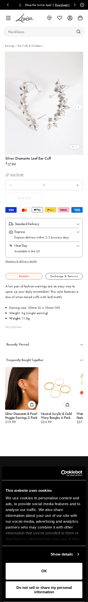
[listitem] (44, 103)
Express (19, 232)
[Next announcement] (75, 5)
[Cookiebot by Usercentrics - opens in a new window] (62, 473)
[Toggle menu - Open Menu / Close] (8, 18)
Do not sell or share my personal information (44, 589)
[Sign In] (70, 18)
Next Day (20, 245)
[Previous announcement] (8, 5)
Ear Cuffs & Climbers (30, 46)
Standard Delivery (27, 224)
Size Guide (16, 174)
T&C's (20, 5)
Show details (62, 554)
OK (44, 571)
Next (78, 107)
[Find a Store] (49, 18)
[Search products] (78, 32)
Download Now (62, 5)
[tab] (24, 276)
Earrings (10, 46)
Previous (9, 107)
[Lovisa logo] (25, 18)
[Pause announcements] (81, 5)
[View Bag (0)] (80, 18)
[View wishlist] (60, 18)
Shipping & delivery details (21, 261)
